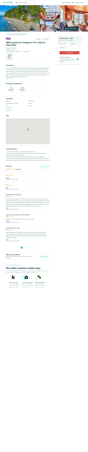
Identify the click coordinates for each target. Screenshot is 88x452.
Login (81, 2)
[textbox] (24, 2)
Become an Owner (66, 2)
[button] (69, 47)
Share (47, 39)
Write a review (44, 166)
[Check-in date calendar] (60, 44)
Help (73, 2)
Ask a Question (44, 256)
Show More (9, 78)
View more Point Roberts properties (17, 34)
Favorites (77, 2)
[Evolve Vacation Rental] (8, 3)
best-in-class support (40, 287)
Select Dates (69, 52)
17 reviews (70, 40)
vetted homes (14, 287)
